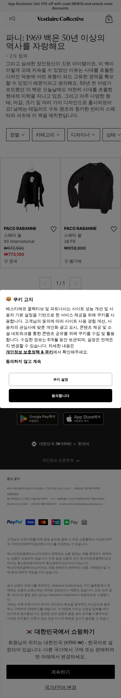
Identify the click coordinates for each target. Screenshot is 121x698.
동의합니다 (60, 395)
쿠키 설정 (60, 379)
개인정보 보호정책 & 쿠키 (29, 352)
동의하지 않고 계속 (23, 361)
